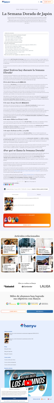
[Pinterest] (9, 184)
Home (17, 9)
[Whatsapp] (11, 184)
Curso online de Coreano (10, 364)
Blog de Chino (7, 348)
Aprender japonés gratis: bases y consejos (15, 47)
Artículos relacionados (9, 43)
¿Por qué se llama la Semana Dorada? (13, 42)
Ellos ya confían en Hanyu (11, 53)
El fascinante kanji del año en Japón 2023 (14, 51)
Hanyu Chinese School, (29, 174)
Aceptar (14, 398)
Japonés (22, 9)
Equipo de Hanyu (10, 189)
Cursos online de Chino (9, 359)
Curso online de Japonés (10, 362)
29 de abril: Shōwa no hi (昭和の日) (13, 36)
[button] (26, 389)
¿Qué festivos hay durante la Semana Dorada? (15, 35)
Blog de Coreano (8, 353)
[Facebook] (4, 184)
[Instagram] (13, 184)
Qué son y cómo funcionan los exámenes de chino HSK (24, 205)
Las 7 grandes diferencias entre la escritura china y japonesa (19, 50)
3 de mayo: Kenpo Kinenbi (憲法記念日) (14, 37)
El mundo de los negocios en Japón (13, 46)
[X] (6, 184)
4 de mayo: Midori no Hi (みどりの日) (13, 39)
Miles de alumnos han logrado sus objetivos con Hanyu (17, 54)
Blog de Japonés (8, 351)
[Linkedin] (7, 184)
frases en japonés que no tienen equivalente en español (27, 170)
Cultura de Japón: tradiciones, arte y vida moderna (16, 49)
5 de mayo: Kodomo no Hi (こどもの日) (13, 40)
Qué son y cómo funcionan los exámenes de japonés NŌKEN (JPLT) (20, 44)
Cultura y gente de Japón (42, 189)
